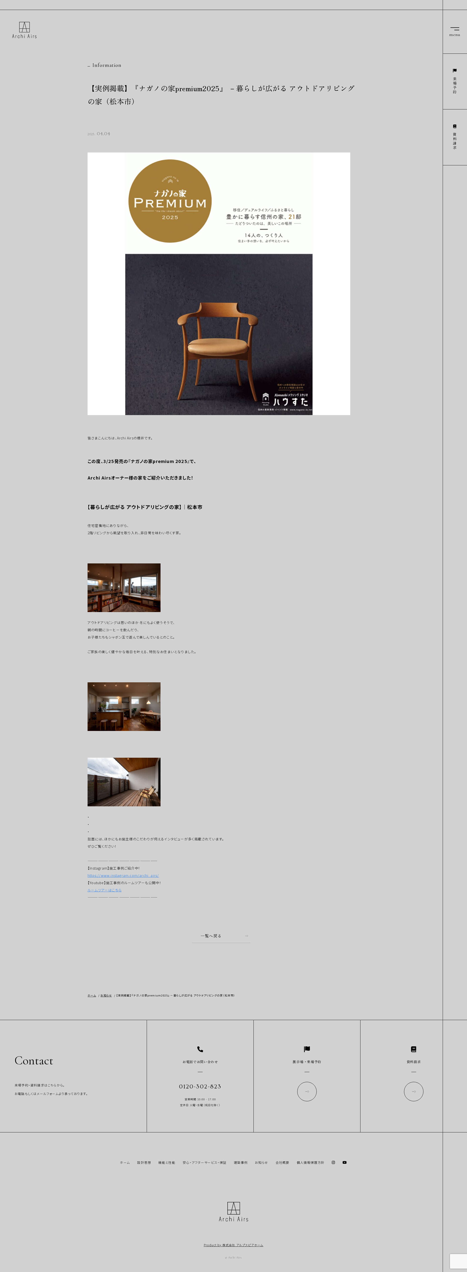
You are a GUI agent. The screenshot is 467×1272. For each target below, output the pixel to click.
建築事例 (241, 1162)
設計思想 (144, 1162)
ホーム (125, 1162)
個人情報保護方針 (310, 1162)
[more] (307, 1092)
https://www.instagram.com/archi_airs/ (123, 875)
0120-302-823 (200, 1086)
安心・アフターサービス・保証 (204, 1162)
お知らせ (261, 1162)
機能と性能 (166, 1162)
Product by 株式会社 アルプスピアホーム (233, 1245)
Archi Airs (24, 30)
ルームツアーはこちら (105, 890)
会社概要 (282, 1162)
